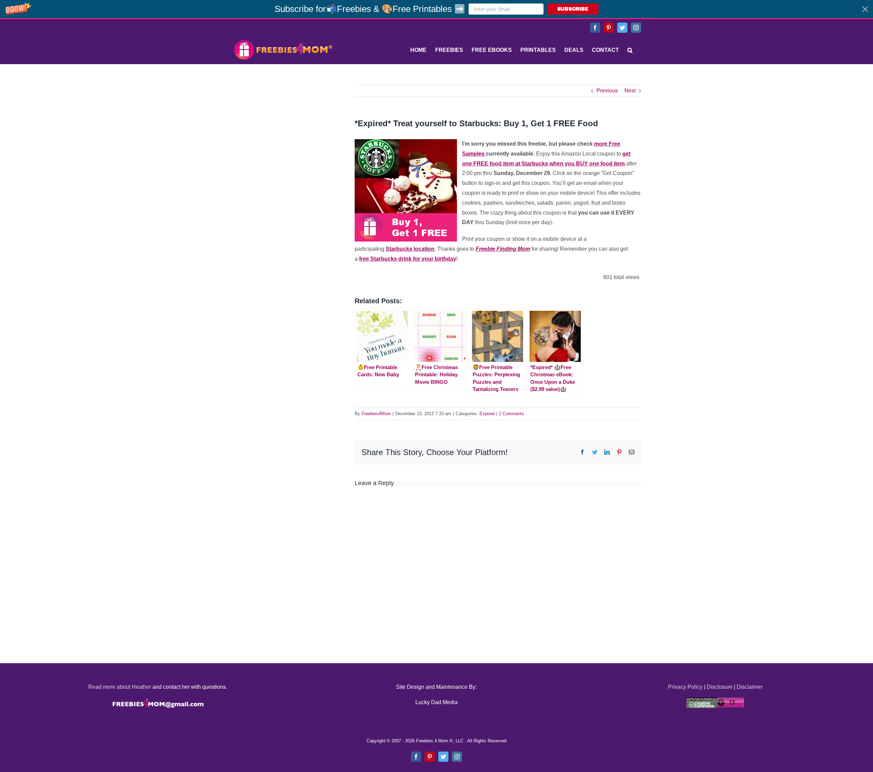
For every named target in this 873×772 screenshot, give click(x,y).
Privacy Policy (685, 687)
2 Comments (511, 413)
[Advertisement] (283, 127)
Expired (486, 413)
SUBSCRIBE (572, 9)
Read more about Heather (119, 687)
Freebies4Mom (376, 413)
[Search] (630, 50)
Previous (607, 90)
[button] (436, 9)
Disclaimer (750, 687)
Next (630, 90)
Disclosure (720, 687)
